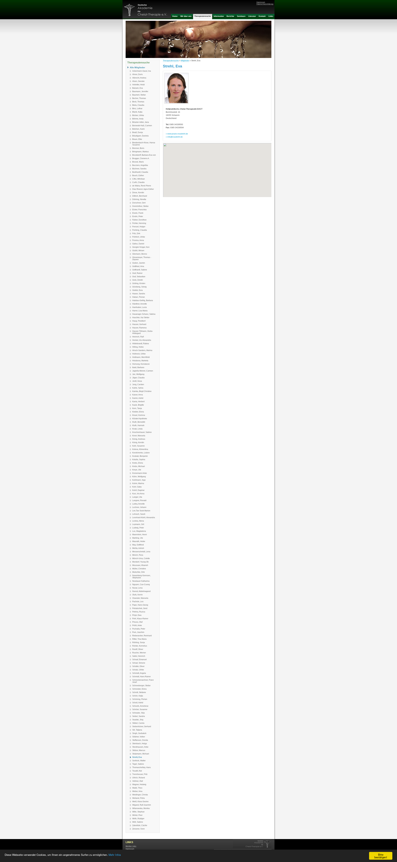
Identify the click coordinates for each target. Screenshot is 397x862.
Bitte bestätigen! (380, 856)
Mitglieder (185, 61)
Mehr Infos (115, 855)
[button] (217, 168)
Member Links (131, 846)
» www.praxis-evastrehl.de (177, 134)
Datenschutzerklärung (264, 4)
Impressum (260, 2)
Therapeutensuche (171, 61)
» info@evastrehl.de (174, 137)
